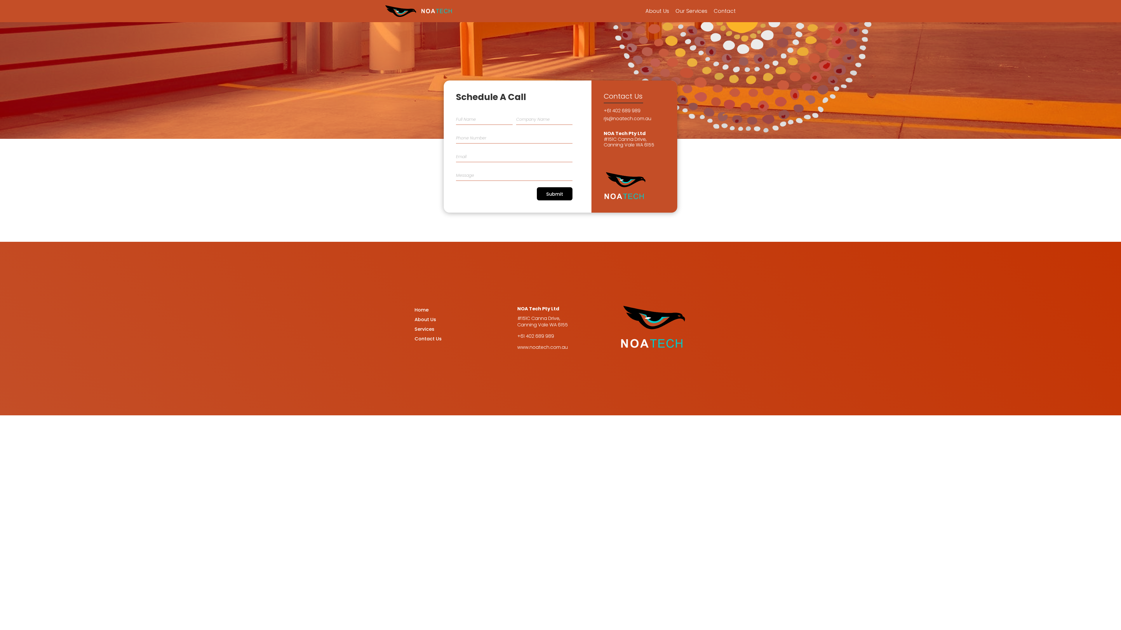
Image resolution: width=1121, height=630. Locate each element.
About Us (657, 11)
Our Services (691, 11)
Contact (725, 11)
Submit (554, 194)
